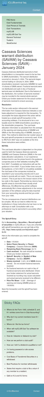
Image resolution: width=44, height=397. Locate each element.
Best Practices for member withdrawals (22, 364)
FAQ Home (11, 20)
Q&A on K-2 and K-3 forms (17, 375)
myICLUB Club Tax (14, 34)
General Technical (14, 37)
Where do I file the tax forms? (18, 324)
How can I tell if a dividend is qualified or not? (24, 345)
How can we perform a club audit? (20, 340)
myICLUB (10, 31)
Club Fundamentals (14, 22)
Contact (36, 9)
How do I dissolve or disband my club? (21, 336)
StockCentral (11, 43)
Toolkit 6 (10, 40)
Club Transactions (14, 28)
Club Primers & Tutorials (16, 25)
